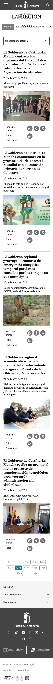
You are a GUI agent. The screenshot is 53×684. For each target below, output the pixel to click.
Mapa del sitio (9, 670)
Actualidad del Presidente (30, 26)
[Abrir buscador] (48, 5)
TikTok (16, 632)
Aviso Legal (29, 664)
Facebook (30, 632)
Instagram (9, 632)
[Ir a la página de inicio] (27, 5)
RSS (30, 638)
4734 (42, 562)
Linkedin (23, 638)
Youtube (23, 632)
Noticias (8, 26)
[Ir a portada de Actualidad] (26, 16)
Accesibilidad (24, 670)
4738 (34, 567)
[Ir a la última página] (33, 573)
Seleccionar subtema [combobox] (16, 40)
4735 (10, 567)
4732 (25, 562)
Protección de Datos (12, 664)
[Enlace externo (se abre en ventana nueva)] (21, 678)
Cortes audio (12, 140)
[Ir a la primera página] (11, 562)
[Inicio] (26, 619)
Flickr (43, 632)
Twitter (36, 632)
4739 (43, 567)
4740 (19, 573)
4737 (26, 567)
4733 (33, 562)
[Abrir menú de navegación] (5, 4)
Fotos (8, 135)
